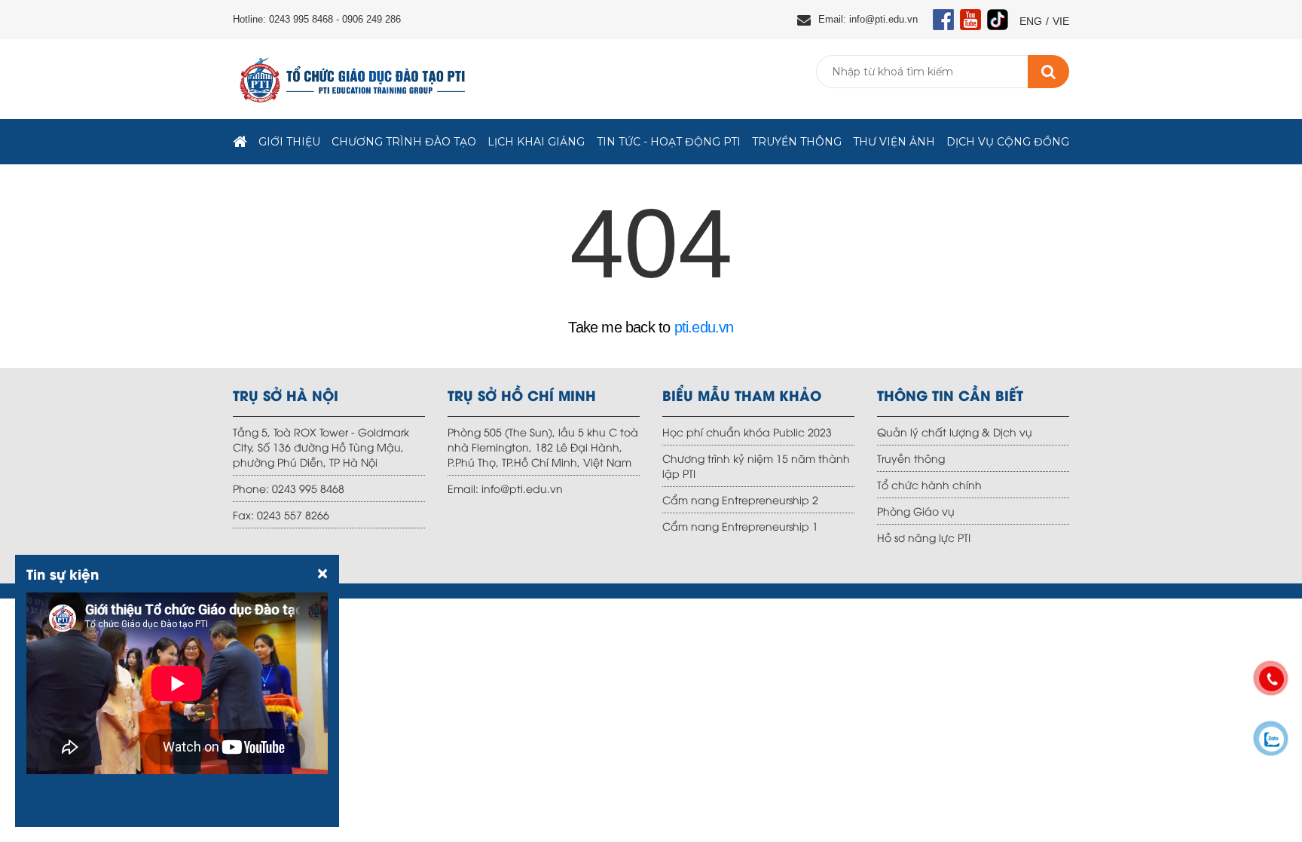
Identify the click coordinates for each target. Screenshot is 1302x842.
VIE (1061, 21)
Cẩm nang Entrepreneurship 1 (740, 526)
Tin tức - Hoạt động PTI (669, 141)
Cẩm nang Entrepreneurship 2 (740, 499)
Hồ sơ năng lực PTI (923, 537)
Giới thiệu (289, 141)
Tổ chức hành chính (929, 484)
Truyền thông (797, 141)
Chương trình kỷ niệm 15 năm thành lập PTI (756, 465)
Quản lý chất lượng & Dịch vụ (954, 431)
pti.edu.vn (704, 327)
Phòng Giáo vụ (916, 511)
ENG (1030, 21)
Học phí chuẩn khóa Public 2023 (747, 431)
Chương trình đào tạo (404, 141)
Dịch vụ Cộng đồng (1007, 141)
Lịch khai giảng (536, 141)
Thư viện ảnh (894, 141)
